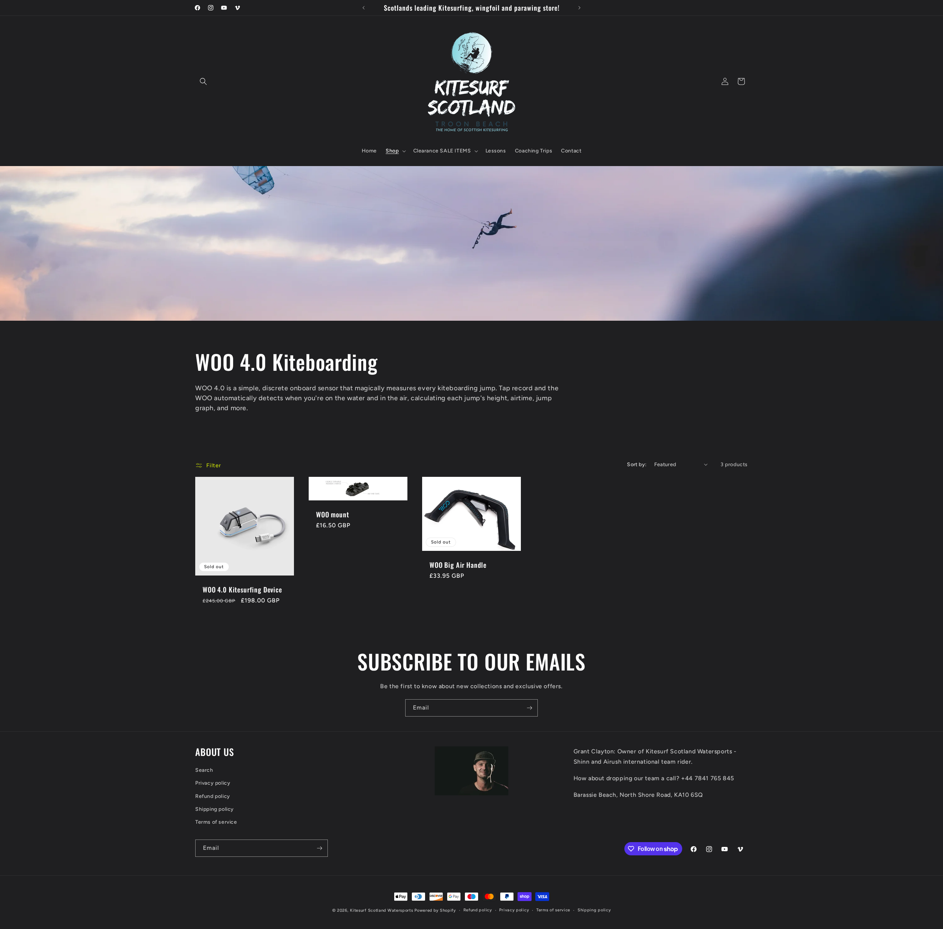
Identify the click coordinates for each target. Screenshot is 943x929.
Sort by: (636, 464)
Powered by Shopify (435, 910)
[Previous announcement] (363, 8)
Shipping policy (214, 809)
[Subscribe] (529, 708)
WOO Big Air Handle (458, 565)
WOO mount (332, 514)
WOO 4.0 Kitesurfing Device (242, 589)
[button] (203, 81)
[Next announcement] (579, 8)
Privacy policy (212, 783)
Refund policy (212, 796)
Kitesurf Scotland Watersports (381, 910)
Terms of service (216, 822)
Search (204, 770)
